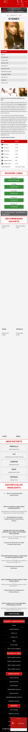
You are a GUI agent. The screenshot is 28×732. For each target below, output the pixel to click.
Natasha (14, 477)
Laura (4, 436)
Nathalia (19, 329)
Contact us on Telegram (14, 180)
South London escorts (14, 661)
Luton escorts (14, 709)
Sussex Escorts (14, 677)
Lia (14, 454)
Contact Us (14, 637)
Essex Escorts (14, 693)
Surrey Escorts (14, 681)
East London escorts (14, 669)
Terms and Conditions (14, 648)
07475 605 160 (14, 206)
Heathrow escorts (14, 713)
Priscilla (14, 446)
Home (7, 15)
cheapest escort (5, 214)
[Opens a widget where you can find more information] (19, 724)
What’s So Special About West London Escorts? (14, 507)
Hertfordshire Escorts (14, 689)
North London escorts (14, 657)
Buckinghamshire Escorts (14, 697)
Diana (4, 329)
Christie (14, 462)
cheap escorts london (9, 212)
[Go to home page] (6, 1)
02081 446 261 (14, 193)
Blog (14, 641)
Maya (14, 469)
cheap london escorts (20, 212)
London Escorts (14, 629)
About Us (14, 633)
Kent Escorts (14, 685)
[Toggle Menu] (2, 2)
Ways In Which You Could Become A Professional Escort (14, 604)
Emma (18, 436)
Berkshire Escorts (14, 701)
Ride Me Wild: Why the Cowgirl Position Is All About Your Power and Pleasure (14, 532)
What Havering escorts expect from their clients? (14, 580)
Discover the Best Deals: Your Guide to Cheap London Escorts (14, 556)
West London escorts (14, 665)
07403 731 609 (14, 186)
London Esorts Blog (14, 613)
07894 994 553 (14, 200)
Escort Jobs (14, 645)
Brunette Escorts (13, 15)
